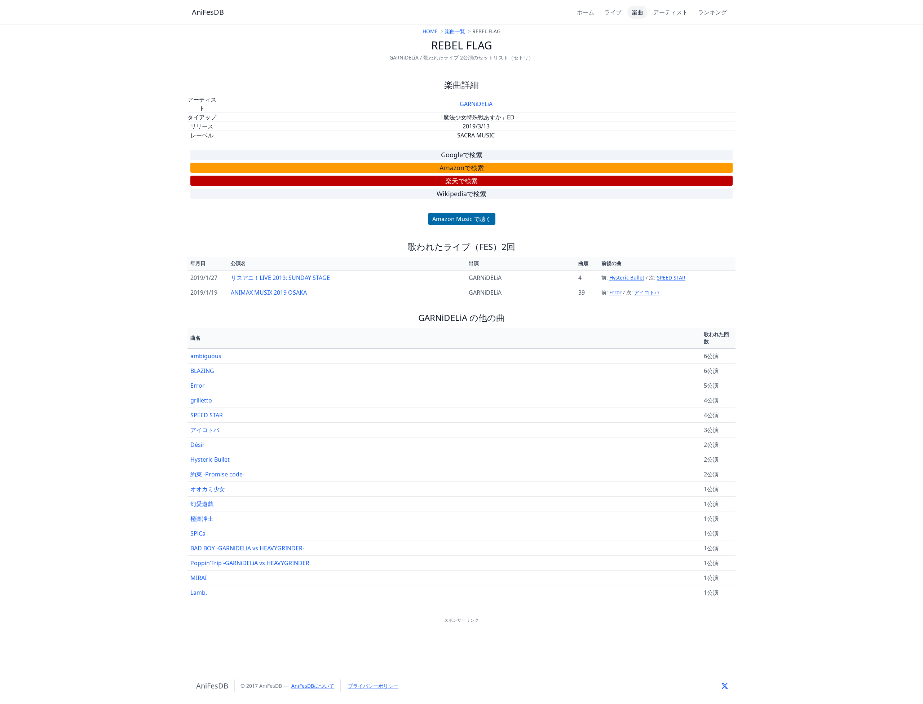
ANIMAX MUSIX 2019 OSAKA (269, 292)
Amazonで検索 (462, 167)
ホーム (585, 12)
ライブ (613, 12)
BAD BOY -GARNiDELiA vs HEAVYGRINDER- (247, 548)
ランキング (712, 12)
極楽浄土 (201, 519)
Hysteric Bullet (626, 277)
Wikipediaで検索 (461, 193)
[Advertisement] (461, 641)
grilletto (201, 400)
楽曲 (637, 12)
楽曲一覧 (455, 31)
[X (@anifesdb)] (724, 685)
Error (615, 292)
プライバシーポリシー (373, 685)
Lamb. (198, 593)
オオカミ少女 (207, 489)
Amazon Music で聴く (461, 219)
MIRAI (198, 578)
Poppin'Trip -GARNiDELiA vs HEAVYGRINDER (249, 563)
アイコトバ (646, 292)
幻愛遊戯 (201, 504)
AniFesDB (208, 12)
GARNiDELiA (476, 104)
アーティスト (670, 12)
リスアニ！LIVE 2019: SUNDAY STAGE (280, 278)
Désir (197, 445)
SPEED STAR (671, 277)
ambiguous (205, 356)
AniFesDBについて (312, 685)
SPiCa (198, 533)
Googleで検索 (461, 154)
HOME (430, 31)
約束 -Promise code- (217, 474)
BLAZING (202, 371)
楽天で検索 (461, 180)
